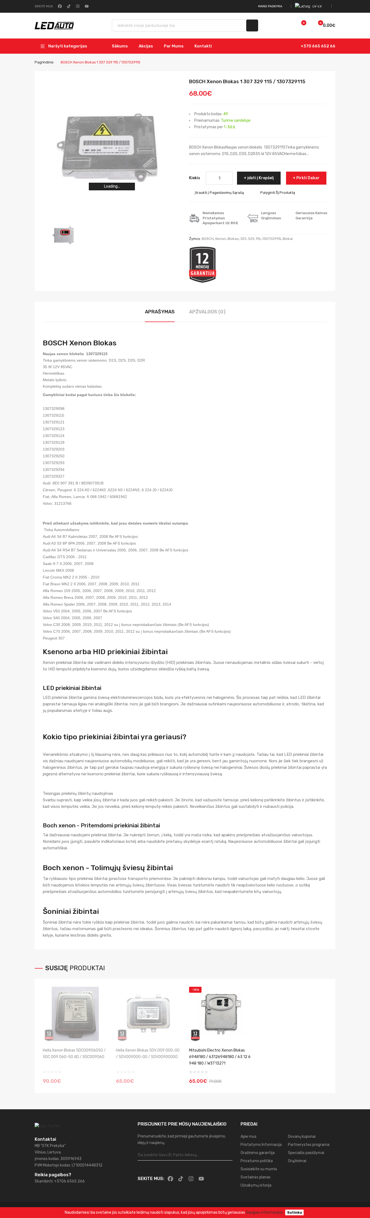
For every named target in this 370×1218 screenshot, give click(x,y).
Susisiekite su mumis (259, 1169)
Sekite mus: (44, 6)
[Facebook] (59, 6)
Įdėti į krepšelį (260, 178)
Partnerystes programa (308, 1144)
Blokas (233, 239)
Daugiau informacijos (264, 1212)
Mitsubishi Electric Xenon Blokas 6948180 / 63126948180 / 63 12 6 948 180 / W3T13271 (220, 1057)
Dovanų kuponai (302, 1136)
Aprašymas (160, 312)
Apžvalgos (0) (207, 312)
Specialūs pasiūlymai (306, 1152)
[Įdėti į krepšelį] (248, 1078)
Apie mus (249, 1136)
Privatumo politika (257, 1161)
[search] (252, 25)
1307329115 (271, 239)
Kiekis (194, 178)
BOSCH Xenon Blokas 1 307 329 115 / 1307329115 (100, 62)
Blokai (288, 239)
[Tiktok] (68, 6)
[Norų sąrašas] (298, 25)
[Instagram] (77, 6)
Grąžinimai (297, 1161)
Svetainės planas (256, 1177)
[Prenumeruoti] (228, 1155)
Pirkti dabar (308, 178)
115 (258, 239)
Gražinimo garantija (258, 1152)
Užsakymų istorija (256, 1185)
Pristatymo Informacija (261, 1144)
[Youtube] (86, 6)
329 (251, 239)
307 (243, 239)
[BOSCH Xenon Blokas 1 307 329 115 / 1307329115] (64, 235)
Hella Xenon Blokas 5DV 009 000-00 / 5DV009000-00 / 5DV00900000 (148, 1053)
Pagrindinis (44, 62)
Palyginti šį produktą (277, 193)
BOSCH (207, 239)
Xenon (220, 239)
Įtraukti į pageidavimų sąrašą (219, 193)
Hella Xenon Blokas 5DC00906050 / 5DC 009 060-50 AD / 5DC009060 (74, 1053)
